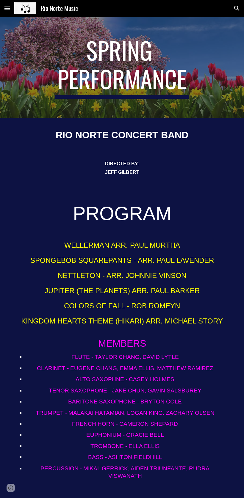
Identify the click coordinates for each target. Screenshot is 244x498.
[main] (122, 67)
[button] (7, 8)
